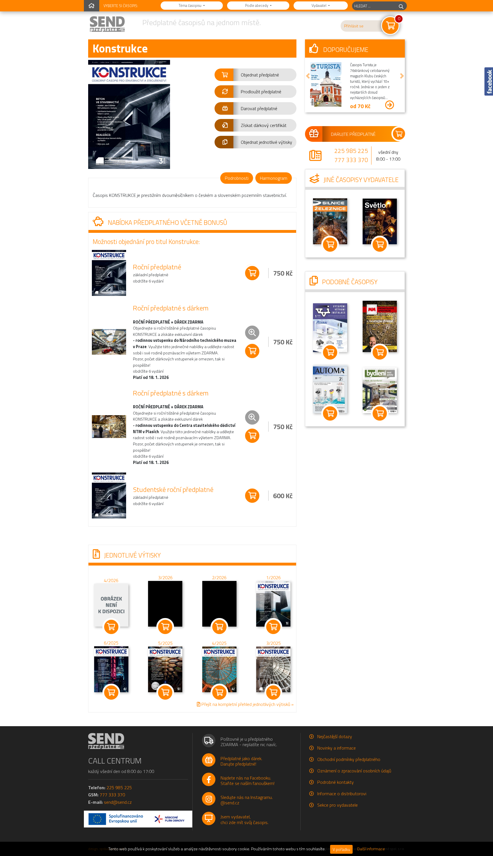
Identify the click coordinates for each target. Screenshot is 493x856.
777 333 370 (351, 159)
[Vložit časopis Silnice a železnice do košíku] (330, 244)
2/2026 (219, 577)
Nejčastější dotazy (334, 736)
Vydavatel (319, 5)
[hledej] (401, 5)
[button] (255, 74)
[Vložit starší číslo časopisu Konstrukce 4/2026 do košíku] (111, 604)
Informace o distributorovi (341, 793)
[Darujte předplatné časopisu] (355, 134)
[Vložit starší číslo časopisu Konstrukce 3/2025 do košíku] (273, 668)
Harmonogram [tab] (273, 178)
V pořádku (341, 849)
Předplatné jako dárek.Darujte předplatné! (241, 761)
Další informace (371, 849)
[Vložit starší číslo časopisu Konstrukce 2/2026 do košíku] (219, 603)
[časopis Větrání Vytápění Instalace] (330, 327)
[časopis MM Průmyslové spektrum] (380, 325)
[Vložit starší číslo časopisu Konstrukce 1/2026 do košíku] (273, 603)
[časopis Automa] (330, 388)
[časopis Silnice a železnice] (330, 220)
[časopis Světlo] (380, 220)
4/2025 (219, 643)
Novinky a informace (336, 747)
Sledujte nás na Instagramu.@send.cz (247, 800)
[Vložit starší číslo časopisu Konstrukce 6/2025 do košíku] (111, 668)
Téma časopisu (190, 5)
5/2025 (165, 643)
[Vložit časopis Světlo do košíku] (380, 244)
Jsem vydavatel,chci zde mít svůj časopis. (244, 819)
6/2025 (111, 643)
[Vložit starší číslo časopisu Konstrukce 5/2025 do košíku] (165, 668)
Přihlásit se (353, 26)
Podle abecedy (257, 5)
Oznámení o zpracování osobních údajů (354, 770)
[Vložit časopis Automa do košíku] (330, 413)
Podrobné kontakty (335, 782)
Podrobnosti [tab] (236, 178)
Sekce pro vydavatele (337, 805)
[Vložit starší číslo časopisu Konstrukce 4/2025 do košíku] (219, 668)
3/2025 (273, 643)
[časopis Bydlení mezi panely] (380, 389)
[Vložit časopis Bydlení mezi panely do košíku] (380, 413)
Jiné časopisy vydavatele (360, 180)
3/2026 (165, 577)
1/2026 (273, 577)
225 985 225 (351, 150)
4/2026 (111, 580)
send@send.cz (118, 802)
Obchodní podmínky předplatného (348, 759)
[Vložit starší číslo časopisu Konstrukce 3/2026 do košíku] (165, 603)
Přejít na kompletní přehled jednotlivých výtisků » (247, 704)
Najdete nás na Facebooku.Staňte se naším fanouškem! (247, 780)
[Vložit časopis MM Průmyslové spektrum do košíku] (380, 352)
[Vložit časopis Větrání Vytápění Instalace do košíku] (330, 352)
